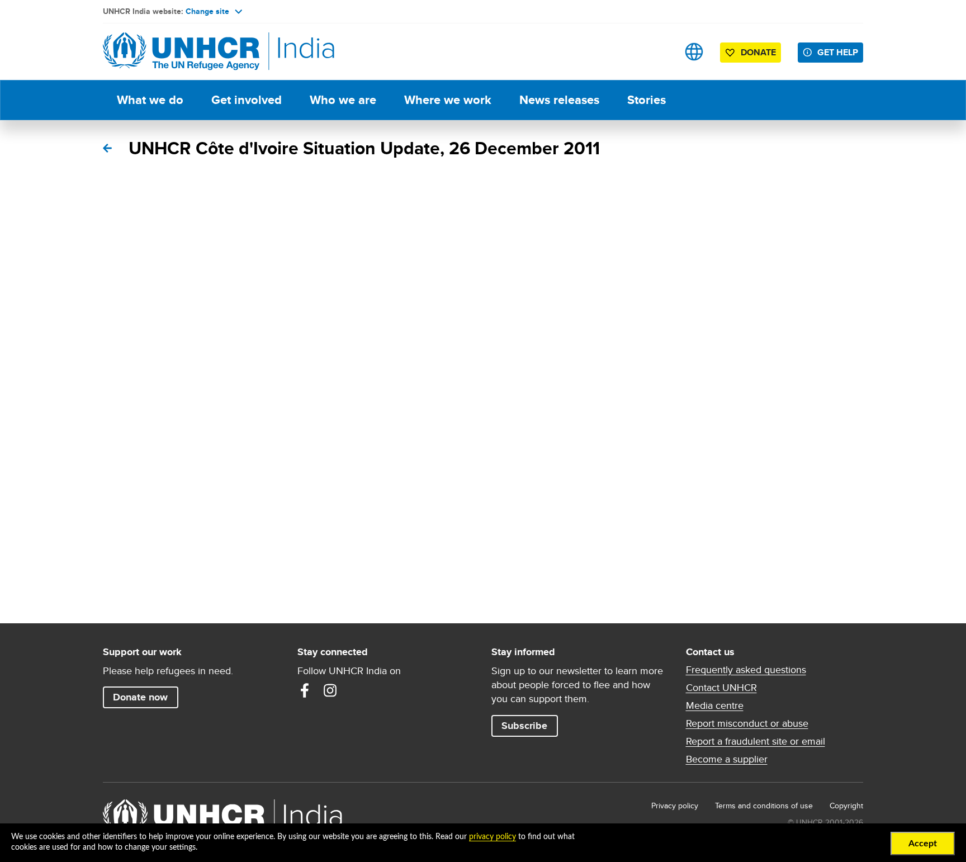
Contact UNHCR (721, 687)
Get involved (246, 100)
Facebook (304, 690)
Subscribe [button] (524, 725)
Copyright (846, 805)
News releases (559, 100)
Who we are (343, 100)
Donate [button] (758, 52)
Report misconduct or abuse (747, 723)
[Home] (181, 51)
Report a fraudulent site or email (755, 741)
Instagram (330, 690)
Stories (646, 100)
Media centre (715, 705)
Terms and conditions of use (764, 805)
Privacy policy (674, 805)
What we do (150, 100)
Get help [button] (837, 52)
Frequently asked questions (746, 670)
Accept (922, 843)
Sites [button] (694, 51)
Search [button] (659, 51)
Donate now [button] (140, 697)
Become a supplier (727, 759)
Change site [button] (207, 11)
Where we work (447, 100)
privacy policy (492, 837)
